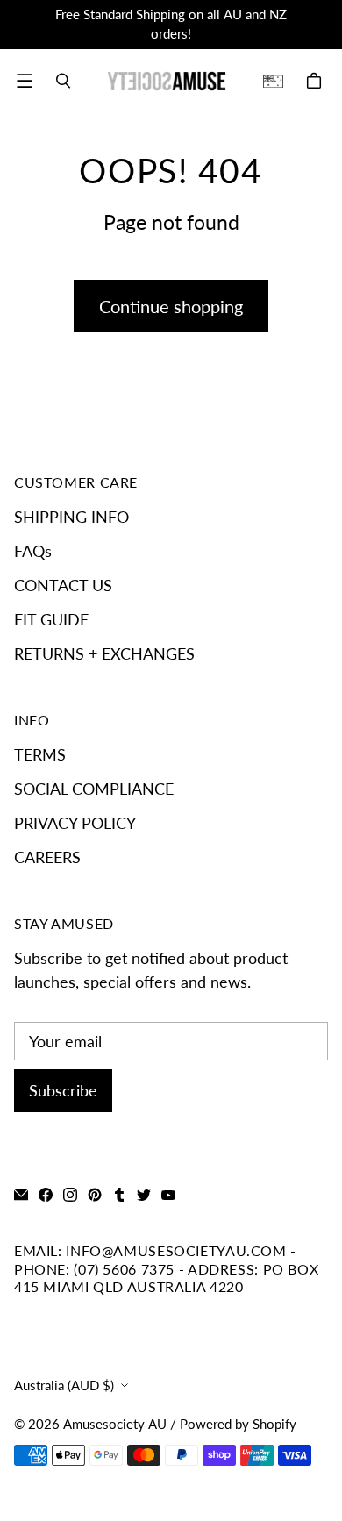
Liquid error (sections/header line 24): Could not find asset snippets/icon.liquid (279, 81)
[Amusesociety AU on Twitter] (144, 1194)
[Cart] (316, 80)
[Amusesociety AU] (166, 81)
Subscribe (63, 1090)
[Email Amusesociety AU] (21, 1194)
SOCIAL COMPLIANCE (94, 788)
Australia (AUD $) (64, 1385)
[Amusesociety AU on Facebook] (45, 1194)
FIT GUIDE (51, 619)
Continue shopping (171, 306)
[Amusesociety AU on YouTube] (168, 1194)
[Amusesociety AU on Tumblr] (119, 1194)
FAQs (33, 551)
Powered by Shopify (238, 1424)
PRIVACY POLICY (75, 822)
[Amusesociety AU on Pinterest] (94, 1194)
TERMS (40, 754)
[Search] (63, 80)
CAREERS (47, 857)
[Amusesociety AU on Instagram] (70, 1194)
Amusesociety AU (115, 1424)
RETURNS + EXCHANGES (104, 653)
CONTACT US (63, 585)
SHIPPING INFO (71, 516)
